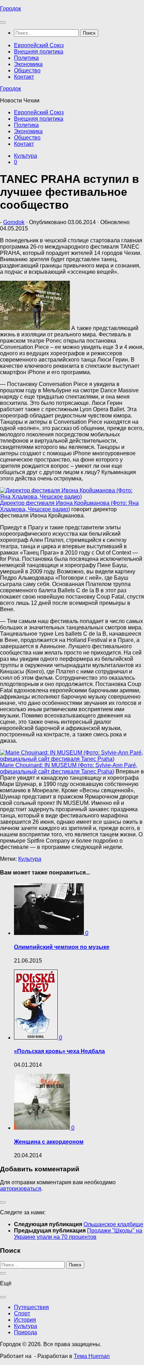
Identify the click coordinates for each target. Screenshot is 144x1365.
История (25, 1320)
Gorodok (13, 222)
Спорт (22, 1313)
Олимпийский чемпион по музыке (61, 947)
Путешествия (31, 1307)
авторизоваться (20, 1189)
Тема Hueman (92, 1356)
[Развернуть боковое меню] (3, 1202)
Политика (26, 58)
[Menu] (3, 22)
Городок (10, 9)
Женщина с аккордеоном (49, 1142)
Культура (25, 156)
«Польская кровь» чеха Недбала (59, 1051)
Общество (27, 70)
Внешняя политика (38, 52)
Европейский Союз (39, 45)
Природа (25, 1332)
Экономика (28, 64)
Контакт (24, 77)
